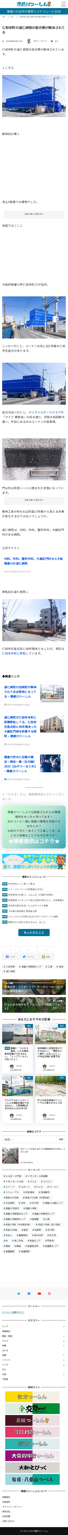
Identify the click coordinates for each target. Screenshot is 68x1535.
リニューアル (12, 1192)
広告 (4, 1374)
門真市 (50, 1240)
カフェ (33, 1181)
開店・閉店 (7, 1336)
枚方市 (52, 1235)
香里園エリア (51, 1245)
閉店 (8, 1245)
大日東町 (10, 1202)
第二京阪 (18, 1240)
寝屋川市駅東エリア (44, 1213)
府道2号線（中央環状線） (18, 1224)
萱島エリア (35, 1240)
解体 (60, 966)
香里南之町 (32, 1245)
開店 (19, 1245)
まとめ (5, 1350)
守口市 (35, 1202)
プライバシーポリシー (12, 1506)
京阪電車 (29, 1192)
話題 (4, 1355)
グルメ (5, 1340)
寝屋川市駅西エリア (31, 966)
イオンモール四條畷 (38, 1175)
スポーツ (25, 1186)
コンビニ (47, 1181)
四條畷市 (45, 1192)
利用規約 (6, 1501)
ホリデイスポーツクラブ (44, 412)
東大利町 (38, 1235)
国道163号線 (12, 1197)
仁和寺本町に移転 (14, 653)
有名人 (9, 1235)
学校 (23, 1202)
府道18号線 (11, 1229)
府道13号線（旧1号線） (50, 1224)
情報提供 (6, 1331)
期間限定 (23, 1235)
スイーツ (10, 1186)
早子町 (51, 1229)
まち (56, 41)
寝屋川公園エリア (54, 1202)
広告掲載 (6, 1516)
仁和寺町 (10, 966)
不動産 (5, 1379)
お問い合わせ (8, 1521)
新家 (26, 1229)
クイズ (5, 1364)
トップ (5, 1326)
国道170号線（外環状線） (38, 1197)
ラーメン (53, 1186)
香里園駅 (10, 1251)
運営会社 (6, 1511)
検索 (61, 1139)
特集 (4, 1345)
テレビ (39, 1186)
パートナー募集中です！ (13, 1312)
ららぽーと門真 (13, 1175)
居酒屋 (35, 1219)
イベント (6, 1359)
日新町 (37, 1229)
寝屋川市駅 (30, 1208)
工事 (50, 966)
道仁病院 (10, 971)
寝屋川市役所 (12, 1208)
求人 (4, 1369)
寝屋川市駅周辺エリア (17, 1213)
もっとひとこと (34, 932)
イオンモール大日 (14, 1181)
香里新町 (25, 1251)
